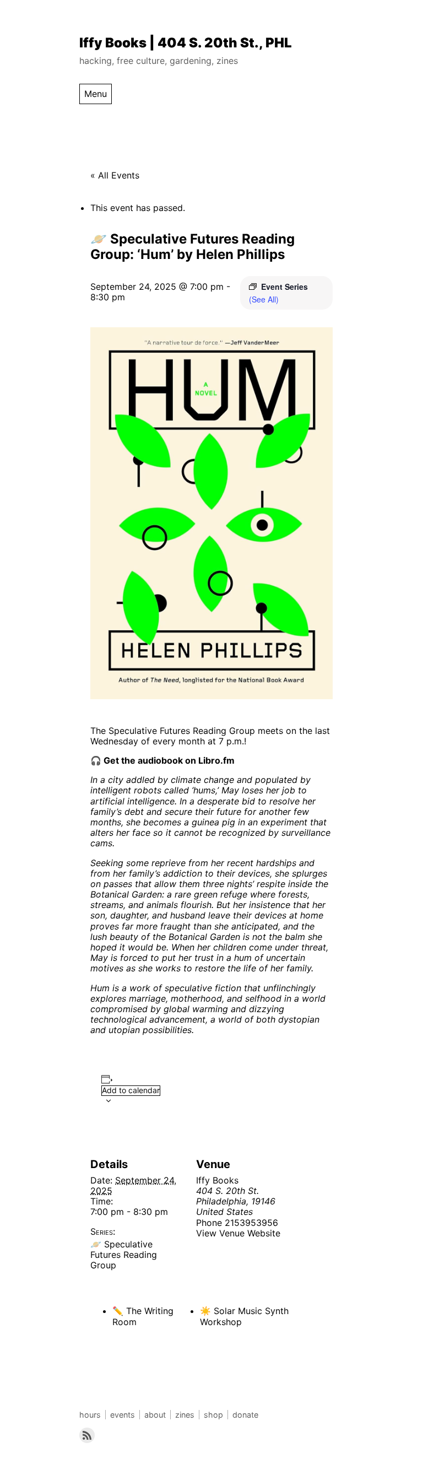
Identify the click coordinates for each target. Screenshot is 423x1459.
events (122, 1414)
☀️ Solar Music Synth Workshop (244, 1316)
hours (90, 1414)
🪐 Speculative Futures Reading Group (123, 1255)
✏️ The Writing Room (142, 1316)
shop (213, 1414)
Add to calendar (131, 1090)
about (155, 1414)
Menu (95, 93)
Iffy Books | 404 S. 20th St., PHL (185, 43)
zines (184, 1414)
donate (245, 1414)
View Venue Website (238, 1233)
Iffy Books (217, 1180)
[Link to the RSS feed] (87, 1435)
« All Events (114, 175)
